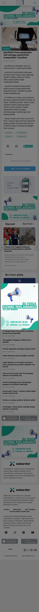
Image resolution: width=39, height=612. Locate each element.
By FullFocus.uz (28, 556)
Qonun (9, 136)
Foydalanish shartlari (19, 511)
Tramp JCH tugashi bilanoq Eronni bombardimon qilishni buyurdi (17, 249)
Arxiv (10, 549)
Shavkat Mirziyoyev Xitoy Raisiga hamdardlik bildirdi (16, 299)
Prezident (22, 133)
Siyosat (6, 49)
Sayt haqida (30, 509)
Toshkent (22, 136)
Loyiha (9, 133)
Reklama (17, 509)
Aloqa (6, 509)
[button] (2, 257)
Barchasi (28, 223)
